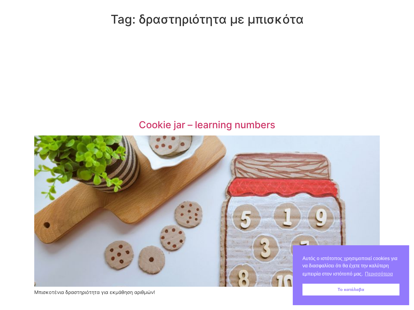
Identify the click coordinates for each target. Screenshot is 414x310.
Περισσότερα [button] (379, 273)
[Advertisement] (207, 73)
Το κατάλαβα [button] (351, 289)
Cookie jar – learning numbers (207, 125)
